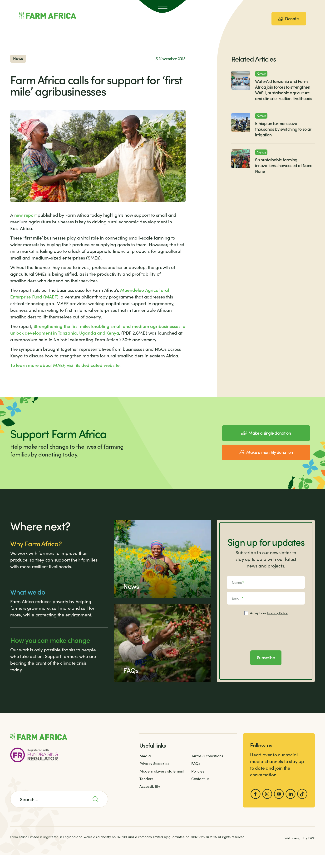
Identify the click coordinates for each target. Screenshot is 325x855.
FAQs (195, 763)
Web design (293, 838)
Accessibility (149, 786)
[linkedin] (290, 794)
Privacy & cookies (154, 763)
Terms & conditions (207, 755)
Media (145, 755)
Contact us (200, 778)
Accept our (269, 613)
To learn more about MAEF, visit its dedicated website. (65, 365)
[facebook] (255, 794)
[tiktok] (302, 794)
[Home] (47, 15)
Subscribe (266, 657)
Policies (197, 771)
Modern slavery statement (161, 771)
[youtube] (279, 794)
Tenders (146, 778)
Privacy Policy (277, 613)
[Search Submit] (98, 799)
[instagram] (267, 794)
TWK (311, 838)
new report (25, 214)
